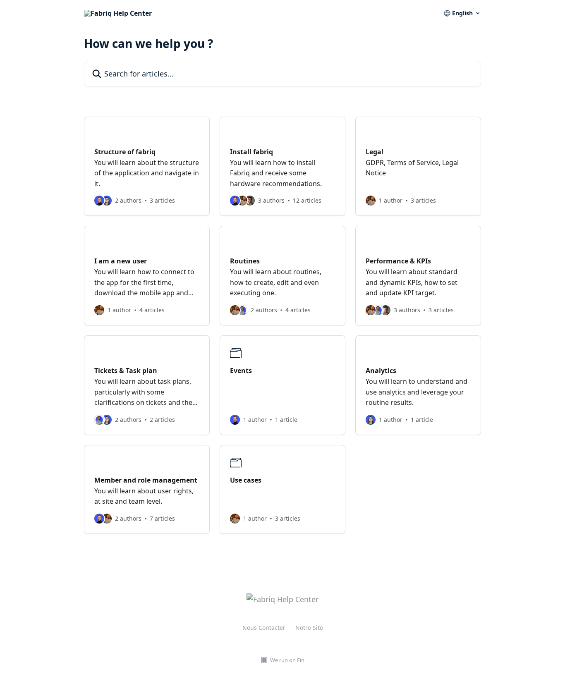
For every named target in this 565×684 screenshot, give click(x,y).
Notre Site (309, 627)
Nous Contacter (263, 627)
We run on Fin (287, 660)
